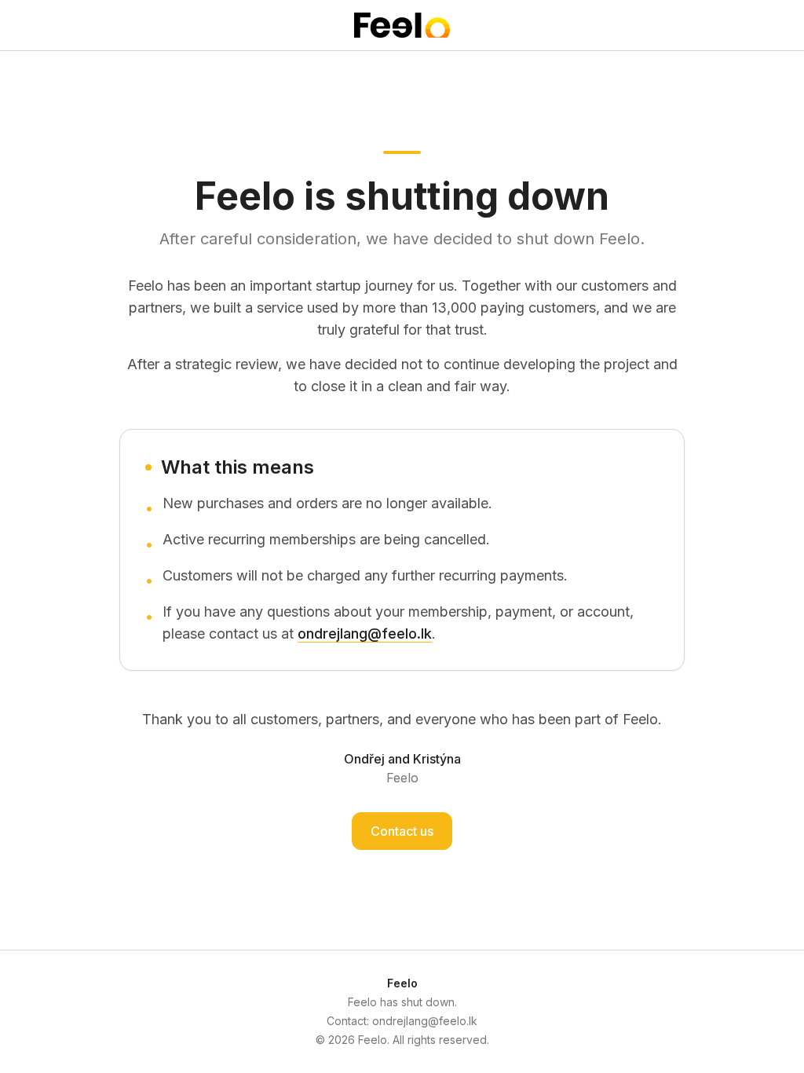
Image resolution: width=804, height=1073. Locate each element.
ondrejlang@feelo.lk (365, 633)
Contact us (402, 831)
